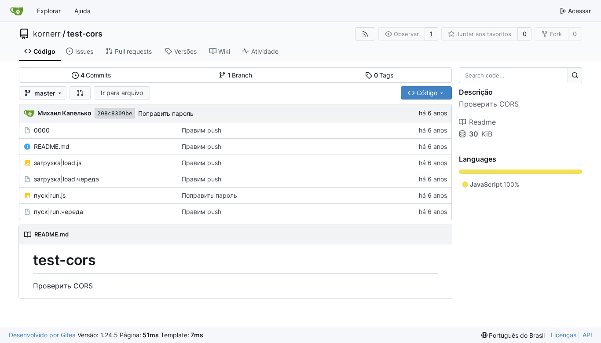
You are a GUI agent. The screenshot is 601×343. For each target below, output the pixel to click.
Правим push (201, 130)
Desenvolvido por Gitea (42, 335)
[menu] (513, 335)
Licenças (563, 335)
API (587, 335)
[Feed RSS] (365, 34)
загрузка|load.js (57, 162)
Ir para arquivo (122, 92)
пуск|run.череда (58, 211)
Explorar (49, 11)
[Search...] (575, 75)
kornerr (47, 34)
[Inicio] (16, 11)
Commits (96, 75)
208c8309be (114, 113)
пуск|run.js (50, 195)
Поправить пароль (166, 113)
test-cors (85, 34)
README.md (52, 146)
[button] (80, 93)
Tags (384, 75)
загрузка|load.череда (66, 179)
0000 (42, 130)
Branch (240, 75)
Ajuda (82, 11)
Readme (482, 122)
